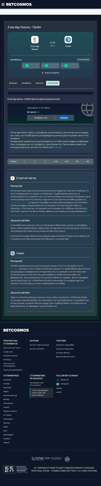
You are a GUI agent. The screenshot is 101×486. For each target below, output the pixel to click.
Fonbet (6, 407)
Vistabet (6, 438)
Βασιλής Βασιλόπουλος (65, 356)
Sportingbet (8, 434)
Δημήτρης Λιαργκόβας (65, 345)
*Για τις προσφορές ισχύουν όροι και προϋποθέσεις (40, 392)
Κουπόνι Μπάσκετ (37, 349)
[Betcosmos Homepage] (19, 4)
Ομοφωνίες (8, 352)
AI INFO (59, 392)
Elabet (6, 391)
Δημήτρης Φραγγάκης (65, 349)
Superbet (7, 387)
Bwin (5, 431)
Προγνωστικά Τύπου (11, 348)
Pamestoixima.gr (10, 395)
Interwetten (8, 419)
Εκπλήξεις (7, 359)
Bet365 (6, 399)
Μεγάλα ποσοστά (10, 355)
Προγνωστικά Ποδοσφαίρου (9, 364)
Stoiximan (57, 147)
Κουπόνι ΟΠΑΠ (83, 60)
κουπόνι (14, 268)
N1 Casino (7, 415)
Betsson (6, 423)
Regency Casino (10, 411)
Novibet (6, 383)
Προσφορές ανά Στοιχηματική (36, 383)
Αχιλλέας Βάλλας (63, 353)
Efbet (5, 427)
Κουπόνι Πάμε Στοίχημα (39, 345)
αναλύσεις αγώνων (19, 202)
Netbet (6, 442)
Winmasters (8, 403)
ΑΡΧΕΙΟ (59, 388)
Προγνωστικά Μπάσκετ (12, 370)
